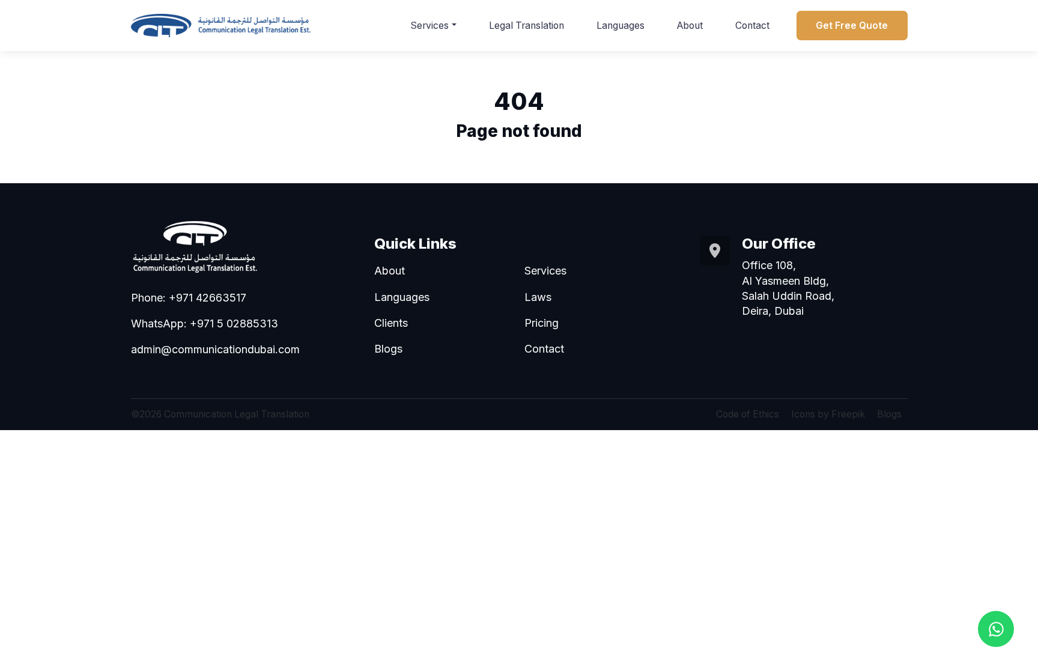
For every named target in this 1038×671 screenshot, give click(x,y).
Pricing (541, 323)
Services (429, 25)
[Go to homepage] (221, 25)
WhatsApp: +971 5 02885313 (204, 323)
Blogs (388, 348)
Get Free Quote (852, 25)
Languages (620, 25)
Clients (391, 323)
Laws (537, 297)
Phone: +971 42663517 (188, 297)
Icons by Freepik (828, 414)
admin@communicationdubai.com (215, 349)
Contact (752, 25)
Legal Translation (526, 25)
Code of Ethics (747, 414)
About (690, 25)
